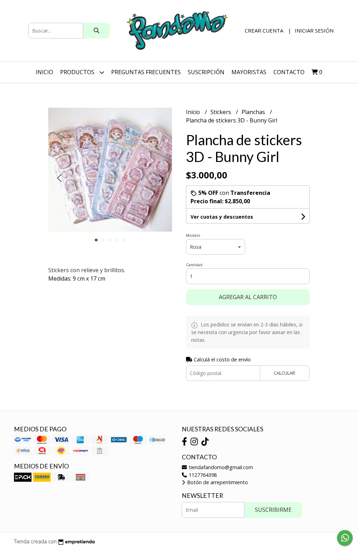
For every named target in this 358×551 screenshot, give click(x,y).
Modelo (193, 235)
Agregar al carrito (248, 297)
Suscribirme (273, 510)
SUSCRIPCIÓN (206, 72)
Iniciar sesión (314, 30)
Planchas (254, 112)
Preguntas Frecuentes (146, 72)
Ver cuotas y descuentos (222, 216)
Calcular (284, 373)
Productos (78, 72)
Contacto (289, 72)
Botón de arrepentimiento (217, 482)
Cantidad (194, 264)
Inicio (44, 72)
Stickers (221, 112)
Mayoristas (248, 72)
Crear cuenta (264, 30)
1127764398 (202, 475)
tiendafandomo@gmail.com (220, 467)
